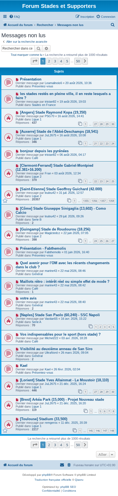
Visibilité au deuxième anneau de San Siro (56, 349)
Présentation (30, 79)
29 (107, 124)
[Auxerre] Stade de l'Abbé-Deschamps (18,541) (59, 131)
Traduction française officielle (53, 479)
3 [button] (55, 61)
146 (98, 430)
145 (91, 430)
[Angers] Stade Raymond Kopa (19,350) (53, 112)
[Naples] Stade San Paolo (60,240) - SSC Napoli (60, 315)
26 (107, 241)
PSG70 (49, 116)
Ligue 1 (36, 119)
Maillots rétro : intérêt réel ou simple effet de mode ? (64, 281)
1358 (111, 201)
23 (107, 143)
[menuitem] (14, 16)
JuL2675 (50, 135)
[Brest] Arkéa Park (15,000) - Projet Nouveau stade (62, 399)
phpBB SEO (68, 486)
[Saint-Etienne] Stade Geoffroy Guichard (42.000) (61, 189)
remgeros (51, 422)
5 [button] (67, 61)
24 (112, 143)
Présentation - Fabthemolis (43, 248)
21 (95, 143)
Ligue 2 (36, 176)
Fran (48, 173)
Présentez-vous (42, 86)
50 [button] (78, 61)
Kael (23, 366)
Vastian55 (51, 318)
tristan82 (50, 101)
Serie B (36, 219)
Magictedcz (52, 233)
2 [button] (49, 61)
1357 (103, 201)
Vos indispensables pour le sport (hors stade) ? (60, 334)
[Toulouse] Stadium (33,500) (43, 419)
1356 (94, 201)
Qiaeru (79, 479)
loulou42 (50, 192)
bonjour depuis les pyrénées (44, 151)
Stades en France (44, 104)
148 (112, 430)
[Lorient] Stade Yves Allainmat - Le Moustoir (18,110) (64, 380)
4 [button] (61, 61)
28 (101, 124)
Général (37, 274)
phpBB (46, 474)
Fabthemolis (53, 252)
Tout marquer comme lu (26, 54)
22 (101, 143)
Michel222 (51, 338)
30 (112, 124)
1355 (86, 201)
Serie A (36, 322)
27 (95, 124)
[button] (35, 61)
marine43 (51, 270)
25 (112, 181)
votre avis (28, 298)
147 (105, 430)
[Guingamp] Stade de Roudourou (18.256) (55, 229)
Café (35, 158)
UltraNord (51, 352)
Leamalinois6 (53, 83)
